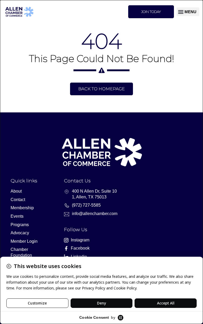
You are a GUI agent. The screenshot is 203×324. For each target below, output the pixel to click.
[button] (188, 11)
